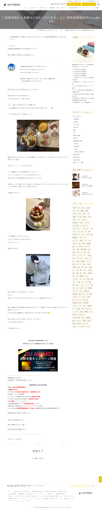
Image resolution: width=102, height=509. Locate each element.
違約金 (83, 243)
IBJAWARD (75, 234)
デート (85, 255)
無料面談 (74, 267)
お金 (92, 285)
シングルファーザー (84, 225)
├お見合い (76, 149)
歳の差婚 (78, 308)
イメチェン (84, 219)
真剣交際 (79, 323)
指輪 (88, 234)
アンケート (88, 261)
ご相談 (81, 288)
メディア (87, 285)
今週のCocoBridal (76, 317)
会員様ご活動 (76, 135)
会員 (79, 267)
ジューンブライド (81, 296)
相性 (92, 279)
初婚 (81, 270)
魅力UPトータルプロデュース (79, 314)
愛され (88, 326)
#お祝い (41, 458)
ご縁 (88, 213)
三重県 (86, 210)
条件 (73, 276)
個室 (77, 285)
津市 (83, 317)
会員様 (77, 261)
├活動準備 (76, 146)
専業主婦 (90, 273)
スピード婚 (14, 439)
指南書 (81, 311)
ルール (84, 234)
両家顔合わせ (75, 222)
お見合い (89, 320)
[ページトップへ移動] (93, 485)
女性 (78, 210)
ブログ (74, 282)
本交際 (89, 255)
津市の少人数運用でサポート (16, 420)
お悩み (79, 213)
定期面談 (86, 311)
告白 (73, 261)
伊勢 (86, 308)
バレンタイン (75, 279)
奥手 (90, 240)
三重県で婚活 (76, 160)
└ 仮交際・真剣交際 (78, 152)
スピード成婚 (75, 225)
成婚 (88, 279)
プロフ (86, 276)
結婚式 (85, 216)
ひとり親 (74, 296)
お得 (81, 237)
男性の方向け (76, 157)
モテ (73, 270)
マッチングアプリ (80, 258)
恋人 (81, 279)
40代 (86, 231)
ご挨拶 (81, 222)
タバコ (83, 282)
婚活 (73, 320)
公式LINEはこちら (88, 4)
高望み (74, 252)
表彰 (83, 267)
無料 (86, 267)
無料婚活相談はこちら (74, 4)
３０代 (91, 311)
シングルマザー (82, 326)
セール (85, 237)
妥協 (85, 252)
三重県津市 (89, 305)
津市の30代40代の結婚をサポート (17, 429)
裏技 (83, 308)
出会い (84, 213)
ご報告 (74, 219)
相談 (77, 273)
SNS (85, 288)
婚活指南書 (75, 293)
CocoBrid (75, 243)
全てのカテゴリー (77, 116)
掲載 (73, 273)
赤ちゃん (74, 255)
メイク (78, 219)
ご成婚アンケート (76, 207)
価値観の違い (75, 237)
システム (82, 285)
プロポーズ (75, 326)
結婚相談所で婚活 (77, 141)
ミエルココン (75, 291)
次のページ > (64, 444)
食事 (86, 258)
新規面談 (82, 276)
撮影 (84, 305)
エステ (80, 305)
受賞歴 (74, 216)
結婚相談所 (88, 317)
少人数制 (10, 439)
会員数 (81, 240)
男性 (83, 207)
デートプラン (85, 323)
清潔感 (90, 267)
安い (74, 132)
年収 (81, 273)
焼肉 (73, 285)
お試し (81, 291)
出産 (88, 252)
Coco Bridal (85, 299)
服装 (80, 293)
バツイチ (80, 255)
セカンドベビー (86, 228)
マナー (90, 258)
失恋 (77, 270)
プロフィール (87, 246)
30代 (82, 231)
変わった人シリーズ (77, 299)
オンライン (78, 320)
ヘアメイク (75, 305)
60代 (77, 288)
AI (76, 246)
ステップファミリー (77, 228)
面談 (84, 264)
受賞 (78, 252)
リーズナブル (87, 222)
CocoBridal (87, 207)
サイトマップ (26, 501)
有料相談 (90, 270)
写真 (73, 249)
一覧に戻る (38, 444)
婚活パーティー (76, 264)
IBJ (81, 252)
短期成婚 (88, 243)
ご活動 (78, 282)
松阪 (90, 308)
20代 (78, 231)
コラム (85, 270)
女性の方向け (76, 154)
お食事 (88, 296)
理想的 (85, 273)
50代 (92, 228)
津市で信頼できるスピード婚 (16, 425)
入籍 (77, 276)
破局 (73, 246)
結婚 (92, 234)
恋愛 (73, 258)
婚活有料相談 (83, 249)
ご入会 (74, 231)
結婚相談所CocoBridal (77, 302)
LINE (84, 293)
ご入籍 (89, 216)
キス (73, 308)
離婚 (90, 282)
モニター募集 (89, 293)
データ (85, 240)
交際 (79, 243)
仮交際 (74, 323)
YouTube (74, 213)
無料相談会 (86, 302)
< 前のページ (12, 444)
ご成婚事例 (76, 119)
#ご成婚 (35, 458)
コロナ (74, 210)
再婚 (74, 130)
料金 (73, 288)
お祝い (89, 249)
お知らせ (75, 138)
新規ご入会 (86, 291)
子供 (84, 279)
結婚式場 (90, 288)
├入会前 (75, 143)
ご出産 (77, 249)
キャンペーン (75, 240)
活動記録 (82, 261)
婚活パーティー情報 (78, 162)
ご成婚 (84, 320)
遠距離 (82, 210)
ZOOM (76, 311)
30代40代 (20, 439)
